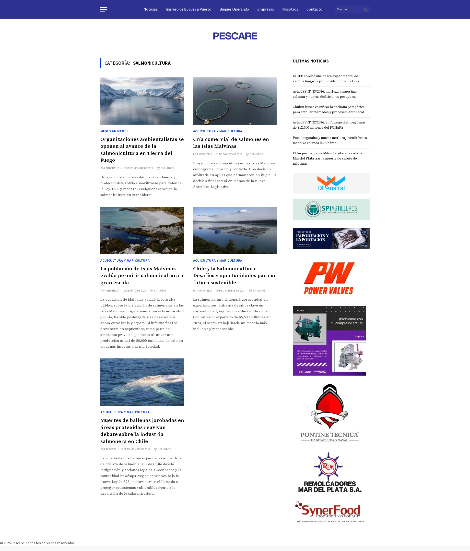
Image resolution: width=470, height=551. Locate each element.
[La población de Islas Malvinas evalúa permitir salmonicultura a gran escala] (142, 230)
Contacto (314, 9)
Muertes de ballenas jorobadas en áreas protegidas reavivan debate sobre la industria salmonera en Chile (142, 431)
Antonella (112, 168)
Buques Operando (234, 9)
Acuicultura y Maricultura (218, 131)
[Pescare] (235, 36)
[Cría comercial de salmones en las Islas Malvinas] (235, 101)
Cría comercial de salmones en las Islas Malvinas (231, 143)
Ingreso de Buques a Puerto (188, 9)
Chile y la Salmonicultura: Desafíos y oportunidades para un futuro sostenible (235, 276)
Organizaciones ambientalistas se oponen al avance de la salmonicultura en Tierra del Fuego (142, 150)
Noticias (150, 9)
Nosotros (290, 9)
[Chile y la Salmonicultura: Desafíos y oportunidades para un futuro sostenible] (235, 230)
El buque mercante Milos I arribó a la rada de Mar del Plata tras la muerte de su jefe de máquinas (328, 158)
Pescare (111, 449)
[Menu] (103, 9)
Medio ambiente (114, 131)
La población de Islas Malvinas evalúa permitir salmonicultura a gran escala (141, 276)
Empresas (265, 9)
